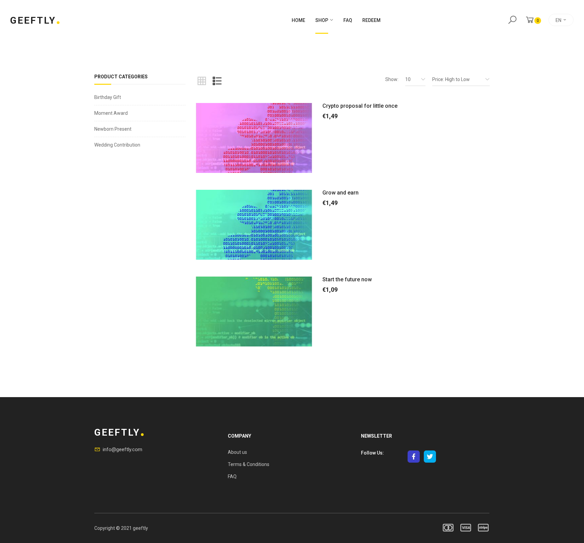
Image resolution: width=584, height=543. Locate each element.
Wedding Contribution (117, 145)
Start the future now (347, 279)
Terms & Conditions (248, 464)
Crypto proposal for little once (359, 106)
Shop (321, 20)
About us (237, 452)
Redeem (371, 20)
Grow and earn (340, 192)
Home (298, 20)
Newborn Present (112, 129)
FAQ (347, 20)
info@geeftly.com (122, 449)
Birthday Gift (107, 97)
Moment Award (111, 113)
